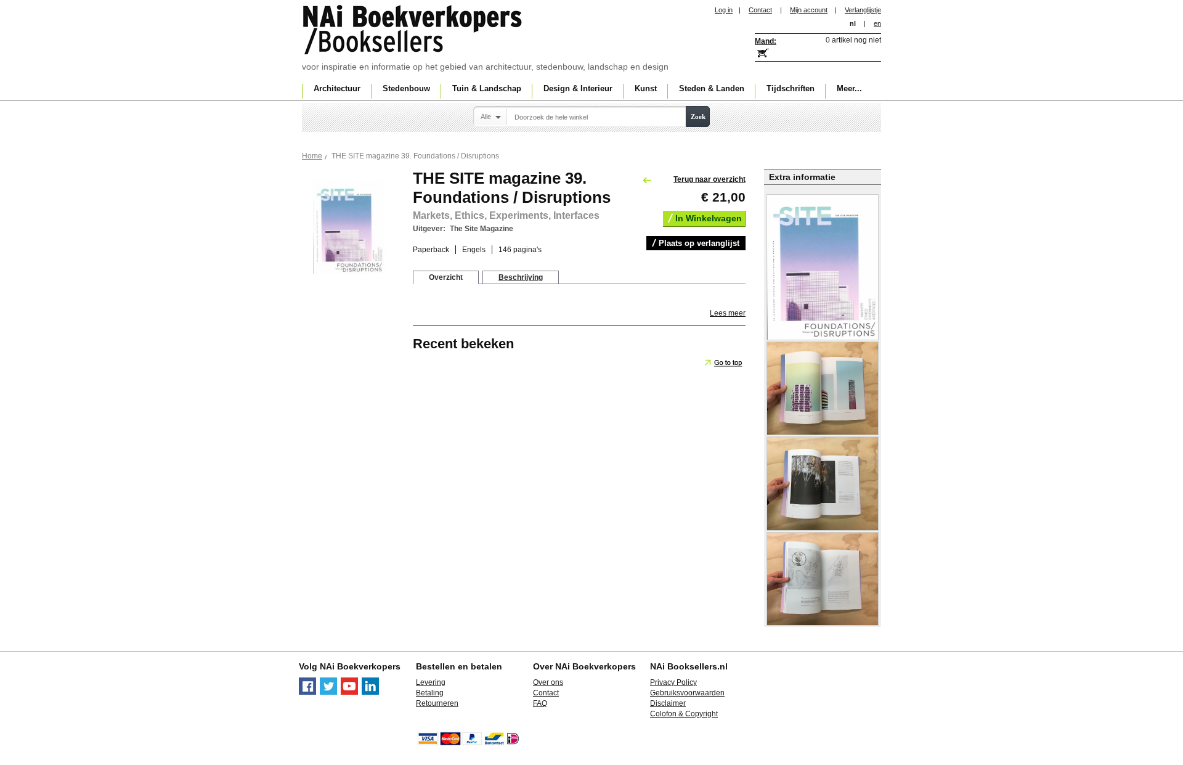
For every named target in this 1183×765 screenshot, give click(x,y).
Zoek (698, 116)
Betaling (430, 693)
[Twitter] (328, 692)
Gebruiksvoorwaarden (687, 693)
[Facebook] (307, 692)
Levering (430, 682)
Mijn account (808, 10)
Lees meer (728, 313)
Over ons (548, 682)
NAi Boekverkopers (413, 31)
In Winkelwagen (708, 218)
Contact (760, 10)
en (877, 23)
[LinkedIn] (370, 692)
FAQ (540, 703)
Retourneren (437, 703)
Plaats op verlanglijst (699, 243)
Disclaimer (668, 703)
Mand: (765, 41)
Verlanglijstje (863, 10)
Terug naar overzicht (709, 179)
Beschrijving (520, 277)
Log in (724, 10)
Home (312, 156)
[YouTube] (349, 692)
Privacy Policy (673, 682)
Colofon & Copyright (684, 714)
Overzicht (446, 277)
